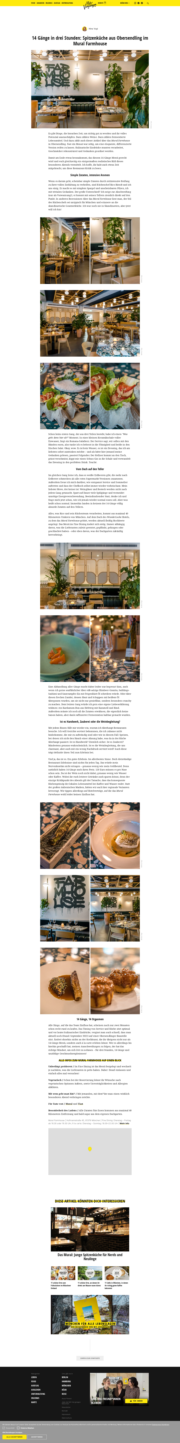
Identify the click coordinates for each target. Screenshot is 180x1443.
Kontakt (65, 1411)
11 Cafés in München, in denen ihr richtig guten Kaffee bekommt (116, 1285)
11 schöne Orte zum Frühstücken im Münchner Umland (61, 1285)
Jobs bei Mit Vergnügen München (71, 1403)
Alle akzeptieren (14, 1437)
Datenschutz (67, 1418)
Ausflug (35, 1385)
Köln (64, 1389)
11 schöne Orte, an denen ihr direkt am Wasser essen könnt (89, 1284)
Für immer (138, 1401)
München (66, 1385)
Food (33, 1381)
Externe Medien (27, 1428)
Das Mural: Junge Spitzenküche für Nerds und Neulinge (90, 1256)
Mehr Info (124, 1123)
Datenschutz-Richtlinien (160, 1424)
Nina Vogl (93, 28)
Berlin (65, 1377)
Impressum (66, 1414)
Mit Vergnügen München (90, 5)
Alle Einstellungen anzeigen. (12, 1432)
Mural (69, 1103)
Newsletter (66, 1407)
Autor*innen (67, 1398)
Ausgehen (35, 1389)
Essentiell (10, 1428)
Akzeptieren (37, 1437)
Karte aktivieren (90, 1151)
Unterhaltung (38, 1394)
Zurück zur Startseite (90, 1358)
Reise (64, 1394)
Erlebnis (35, 1398)
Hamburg (66, 1381)
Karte (34, 1402)
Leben (34, 1377)
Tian (80, 1103)
